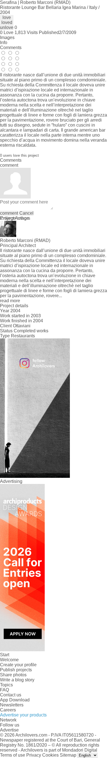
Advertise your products (23, 715)
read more (10, 300)
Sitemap (68, 755)
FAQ (4, 689)
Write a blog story (17, 679)
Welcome (9, 659)
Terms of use (12, 755)
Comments (11, 47)
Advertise (9, 730)
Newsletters (11, 705)
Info (3, 42)
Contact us (10, 694)
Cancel (26, 213)
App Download (15, 700)
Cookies (50, 755)
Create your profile (18, 664)
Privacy (33, 755)
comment (9, 213)
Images (7, 37)
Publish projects (16, 669)
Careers (8, 710)
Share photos (13, 674)
